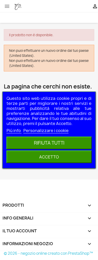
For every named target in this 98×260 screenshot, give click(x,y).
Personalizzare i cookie (46, 130)
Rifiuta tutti (49, 143)
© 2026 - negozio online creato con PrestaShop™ (48, 253)
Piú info (14, 130)
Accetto (49, 157)
